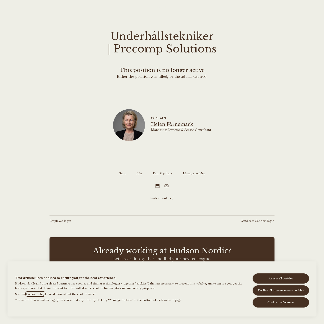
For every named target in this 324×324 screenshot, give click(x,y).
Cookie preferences (280, 302)
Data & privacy (162, 173)
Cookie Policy (35, 294)
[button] (316, 7)
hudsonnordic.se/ (162, 198)
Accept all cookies (281, 278)
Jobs (139, 173)
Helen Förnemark (172, 124)
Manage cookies (194, 173)
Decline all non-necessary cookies (281, 290)
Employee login (60, 221)
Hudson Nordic (162, 7)
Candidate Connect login (257, 221)
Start (122, 173)
